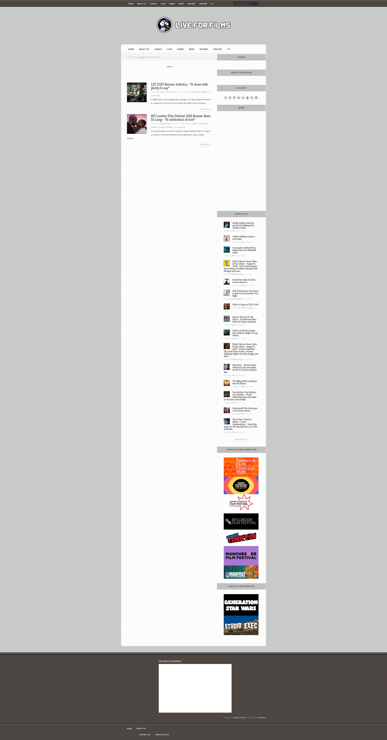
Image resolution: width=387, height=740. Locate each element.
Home (130, 4)
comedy (193, 124)
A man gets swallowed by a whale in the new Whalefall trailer (244, 250)
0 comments (180, 127)
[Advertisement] (169, 72)
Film (163, 4)
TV (212, 4)
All (192, 92)
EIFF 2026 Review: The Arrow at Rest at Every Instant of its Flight (245, 293)
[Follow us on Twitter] (230, 97)
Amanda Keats (165, 124)
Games (172, 4)
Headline (154, 127)
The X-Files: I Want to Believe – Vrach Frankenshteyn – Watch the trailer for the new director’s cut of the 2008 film (240, 424)
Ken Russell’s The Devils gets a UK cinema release (244, 409)
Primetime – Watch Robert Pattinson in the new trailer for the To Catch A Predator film (240, 368)
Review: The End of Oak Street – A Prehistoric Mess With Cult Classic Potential (244, 319)
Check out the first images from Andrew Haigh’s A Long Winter (245, 333)
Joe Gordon (237, 299)
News (181, 4)
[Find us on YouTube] (247, 97)
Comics (153, 4)
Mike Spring (237, 274)
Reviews (191, 4)
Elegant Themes (240, 718)
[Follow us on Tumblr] (252, 97)
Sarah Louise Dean (167, 92)
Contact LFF (145, 735)
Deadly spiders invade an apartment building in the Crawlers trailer (243, 225)
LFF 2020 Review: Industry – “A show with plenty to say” (179, 86)
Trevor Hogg (246, 308)
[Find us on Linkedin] (239, 97)
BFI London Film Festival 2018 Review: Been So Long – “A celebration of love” (180, 118)
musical (162, 127)
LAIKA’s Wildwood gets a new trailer (243, 238)
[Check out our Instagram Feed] (256, 97)
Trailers (203, 4)
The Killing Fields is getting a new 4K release (244, 382)
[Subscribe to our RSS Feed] (243, 97)
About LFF (141, 4)
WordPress (262, 718)
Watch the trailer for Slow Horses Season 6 (243, 281)
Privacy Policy (162, 735)
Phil (233, 231)
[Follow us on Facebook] (225, 97)
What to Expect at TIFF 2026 (245, 304)
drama (197, 92)
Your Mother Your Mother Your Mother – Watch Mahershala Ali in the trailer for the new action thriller (240, 396)
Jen (233, 325)
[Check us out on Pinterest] (234, 97)
